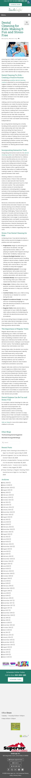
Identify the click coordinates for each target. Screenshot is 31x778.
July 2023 (6, 519)
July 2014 (5, 632)
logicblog (6, 38)
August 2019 (6, 578)
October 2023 (7, 514)
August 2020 (6, 564)
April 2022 (6, 542)
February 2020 (7, 571)
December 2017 (8, 600)
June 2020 (6, 566)
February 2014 (7, 635)
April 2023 (6, 524)
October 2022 (7, 532)
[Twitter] (12, 769)
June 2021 (6, 551)
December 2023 (8, 512)
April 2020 (6, 569)
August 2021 (6, 549)
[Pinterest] (19, 769)
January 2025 (7, 497)
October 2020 (7, 561)
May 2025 (6, 492)
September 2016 (8, 615)
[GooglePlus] (15, 769)
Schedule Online (15, 4)
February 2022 (7, 544)
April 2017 (6, 610)
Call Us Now (15, 675)
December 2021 (8, 546)
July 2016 (5, 618)
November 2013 (7, 642)
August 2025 (6, 490)
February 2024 (7, 507)
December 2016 (8, 613)
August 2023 (6, 517)
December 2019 (8, 573)
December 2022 (8, 529)
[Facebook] (8, 769)
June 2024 (6, 505)
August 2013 (6, 647)
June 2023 (6, 522)
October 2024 (7, 500)
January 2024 (7, 510)
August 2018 (6, 591)
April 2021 (6, 554)
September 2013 (8, 645)
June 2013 (6, 650)
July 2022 (6, 537)
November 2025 (8, 487)
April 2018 (6, 596)
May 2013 (5, 652)
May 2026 (6, 483)
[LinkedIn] (22, 769)
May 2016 (5, 620)
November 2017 (7, 603)
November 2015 (7, 625)
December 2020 (8, 559)
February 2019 (7, 586)
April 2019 (6, 583)
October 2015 (7, 627)
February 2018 (7, 598)
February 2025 (7, 495)
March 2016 (6, 623)
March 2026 (6, 485)
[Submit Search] (3, 442)
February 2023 (7, 527)
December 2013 (8, 640)
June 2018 (6, 593)
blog (16, 38)
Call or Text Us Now (15, 1)
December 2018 (8, 588)
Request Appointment (16, 759)
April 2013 (6, 654)
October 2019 (7, 576)
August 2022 (6, 534)
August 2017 (6, 608)
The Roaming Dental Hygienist (12, 435)
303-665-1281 (16, 766)
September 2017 (8, 605)
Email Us (16, 763)
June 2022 (6, 539)
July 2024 (6, 502)
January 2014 (7, 637)
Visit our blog (6, 422)
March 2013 (6, 657)
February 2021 (7, 556)
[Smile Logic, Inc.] (15, 10)
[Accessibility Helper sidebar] (29, 2)
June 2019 (6, 581)
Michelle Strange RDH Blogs (11, 438)
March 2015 (6, 630)
